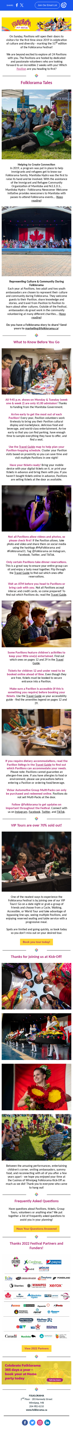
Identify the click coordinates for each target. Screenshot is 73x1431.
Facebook (34, 812)
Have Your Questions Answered (36, 1228)
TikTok (61, 812)
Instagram (21, 812)
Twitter (46, 812)
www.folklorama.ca (36, 1410)
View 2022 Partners (37, 1348)
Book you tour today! (36, 941)
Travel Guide (27, 447)
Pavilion (21, 69)
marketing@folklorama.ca (41, 328)
